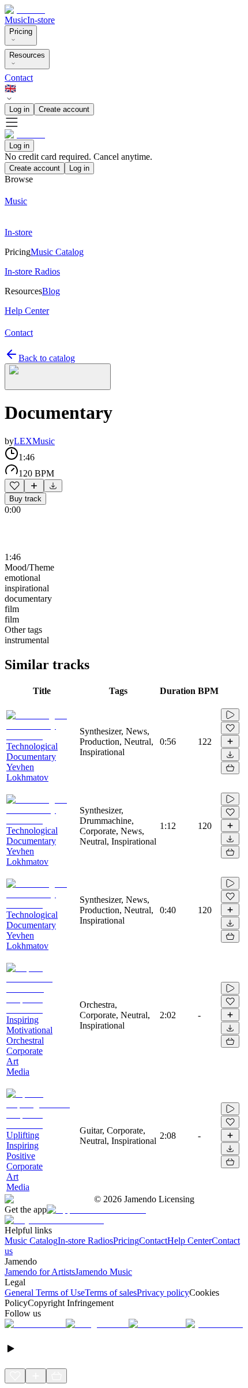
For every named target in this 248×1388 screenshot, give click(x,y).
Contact (19, 77)
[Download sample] (53, 485)
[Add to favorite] (14, 486)
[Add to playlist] (34, 486)
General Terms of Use (45, 1292)
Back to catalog (46, 358)
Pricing (20, 31)
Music (16, 20)
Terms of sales (111, 1292)
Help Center (189, 1241)
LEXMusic (34, 441)
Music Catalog (31, 1241)
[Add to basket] (230, 767)
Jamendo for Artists (40, 1272)
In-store (41, 20)
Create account (64, 109)
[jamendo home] (25, 9)
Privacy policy (163, 1292)
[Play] (58, 376)
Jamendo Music (103, 1272)
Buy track (25, 498)
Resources (27, 55)
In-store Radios (85, 1241)
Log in (19, 109)
